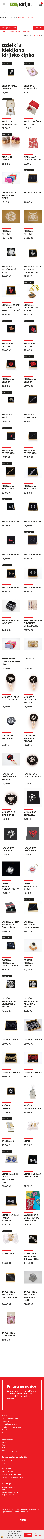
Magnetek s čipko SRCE (8, 813)
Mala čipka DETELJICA (30, 813)
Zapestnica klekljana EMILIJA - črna (9, 1295)
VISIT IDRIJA (6, 1468)
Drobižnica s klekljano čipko (9, 195)
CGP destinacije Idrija (10, 1451)
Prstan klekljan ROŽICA (29, 963)
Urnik (4, 1442)
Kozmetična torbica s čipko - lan (11, 661)
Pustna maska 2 (33, 1040)
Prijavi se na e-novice (8, 1404)
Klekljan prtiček (7, 232)
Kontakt (5, 1430)
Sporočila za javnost (9, 1424)
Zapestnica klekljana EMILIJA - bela (31, 1256)
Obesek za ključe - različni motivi (10, 886)
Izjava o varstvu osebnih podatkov (15, 1512)
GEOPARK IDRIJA (8, 1471)
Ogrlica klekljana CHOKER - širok (10, 963)
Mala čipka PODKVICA (8, 849)
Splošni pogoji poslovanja (11, 1427)
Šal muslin (8, 1141)
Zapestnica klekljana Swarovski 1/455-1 (30, 1296)
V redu (28, 1535)
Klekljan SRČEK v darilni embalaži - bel (33, 269)
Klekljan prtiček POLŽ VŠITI (9, 269)
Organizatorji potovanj (10, 1418)
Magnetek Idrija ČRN (8, 736)
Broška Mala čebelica (9, 87)
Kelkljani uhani (33, 193)
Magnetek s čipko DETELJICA (33, 775)
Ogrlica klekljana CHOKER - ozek (32, 924)
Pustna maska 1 (10, 1040)
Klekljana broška (8, 344)
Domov (4, 31)
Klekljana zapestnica (30, 416)
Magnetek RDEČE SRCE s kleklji (9, 776)
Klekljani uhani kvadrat (11, 621)
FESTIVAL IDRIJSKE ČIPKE (11, 1474)
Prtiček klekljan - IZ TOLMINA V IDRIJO (31, 1002)
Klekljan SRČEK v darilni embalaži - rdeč (11, 308)
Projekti (4, 1445)
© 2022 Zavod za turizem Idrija (13, 1509)
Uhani (27, 1141)
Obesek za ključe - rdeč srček (31, 886)
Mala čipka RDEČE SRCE (30, 849)
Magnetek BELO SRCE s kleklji (10, 698)
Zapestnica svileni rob (8, 1334)
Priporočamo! (7, 63)
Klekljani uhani (11, 522)
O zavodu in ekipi (8, 1439)
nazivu (39, 35)
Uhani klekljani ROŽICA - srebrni (11, 1218)
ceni (33, 35)
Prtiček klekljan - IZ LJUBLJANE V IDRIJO (9, 1002)
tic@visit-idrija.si (25, 17)
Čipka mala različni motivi (32, 158)
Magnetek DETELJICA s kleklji (30, 700)
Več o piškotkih (37, 1534)
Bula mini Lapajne (7, 158)
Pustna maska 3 (33, 1072)
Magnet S (29, 659)
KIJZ (3, 1448)
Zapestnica (8, 1253)
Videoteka (5, 1421)
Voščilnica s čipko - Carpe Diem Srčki (31, 1218)
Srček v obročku (7, 1106)
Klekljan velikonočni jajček (31, 308)
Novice (4, 1415)
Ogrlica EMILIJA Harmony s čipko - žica (10, 924)
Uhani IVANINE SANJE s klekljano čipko (10, 1178)
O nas (4, 1433)
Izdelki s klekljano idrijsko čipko (19, 31)
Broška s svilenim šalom (32, 87)
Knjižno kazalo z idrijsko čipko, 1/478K (33, 623)
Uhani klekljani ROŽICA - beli (33, 1175)
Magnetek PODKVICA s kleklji (30, 738)
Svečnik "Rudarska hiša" (33, 1106)
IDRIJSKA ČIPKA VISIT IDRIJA (12, 1477)
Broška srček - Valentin (32, 122)
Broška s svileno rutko (10, 122)
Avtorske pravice (32, 1509)
